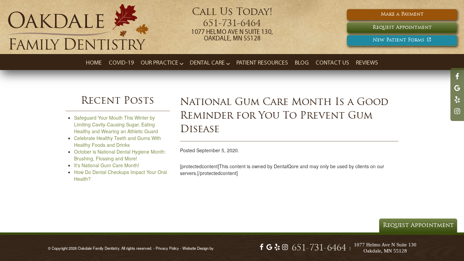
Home (94, 63)
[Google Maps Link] (457, 91)
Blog (302, 63)
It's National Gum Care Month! (106, 165)
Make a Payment (402, 14)
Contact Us (332, 63)
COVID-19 (121, 63)
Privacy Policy (167, 248)
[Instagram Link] (457, 114)
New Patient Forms (398, 40)
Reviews (367, 63)
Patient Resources (262, 63)
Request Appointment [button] (402, 27)
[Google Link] (269, 248)
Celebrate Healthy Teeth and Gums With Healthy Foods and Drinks (117, 141)
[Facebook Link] (457, 79)
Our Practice (159, 63)
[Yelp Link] (457, 102)
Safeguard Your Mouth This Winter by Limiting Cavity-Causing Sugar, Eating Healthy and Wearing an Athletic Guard (116, 124)
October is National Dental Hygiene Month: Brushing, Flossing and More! (120, 155)
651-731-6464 (232, 24)
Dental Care (207, 63)
